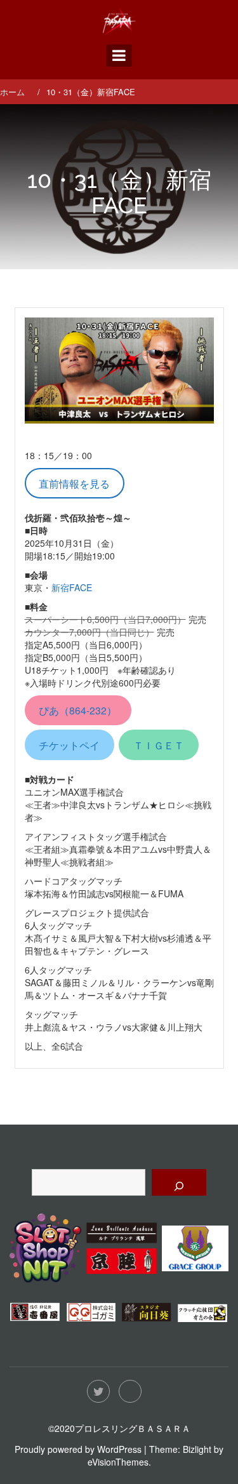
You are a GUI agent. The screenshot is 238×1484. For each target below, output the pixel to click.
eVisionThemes (118, 1461)
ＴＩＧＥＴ (158, 745)
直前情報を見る (74, 483)
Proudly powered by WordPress (78, 1449)
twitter (98, 1391)
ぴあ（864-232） (78, 710)
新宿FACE (71, 587)
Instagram (130, 1391)
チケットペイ (69, 745)
